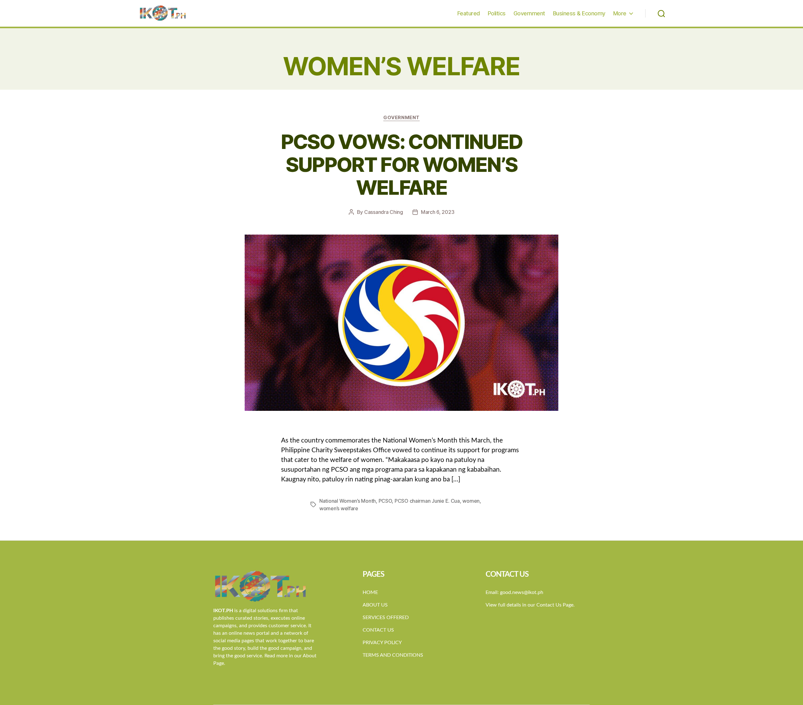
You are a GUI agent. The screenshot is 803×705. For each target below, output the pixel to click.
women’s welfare (338, 508)
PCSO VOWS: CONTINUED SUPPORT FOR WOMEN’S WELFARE (402, 164)
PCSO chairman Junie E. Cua (427, 501)
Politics (497, 13)
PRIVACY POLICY (382, 642)
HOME (370, 592)
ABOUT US (375, 604)
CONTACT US (378, 630)
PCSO (385, 501)
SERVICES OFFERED (386, 617)
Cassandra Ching (383, 212)
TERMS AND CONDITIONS (393, 655)
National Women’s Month (347, 501)
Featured (468, 13)
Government (529, 13)
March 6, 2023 (438, 212)
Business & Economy (579, 13)
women (471, 501)
